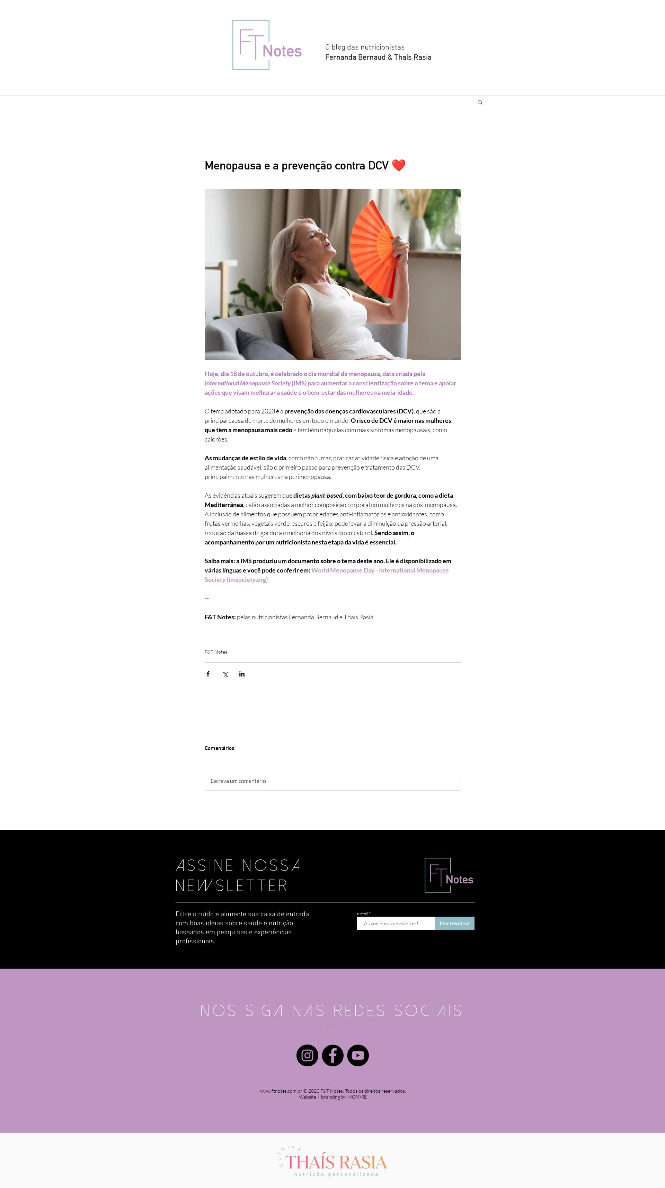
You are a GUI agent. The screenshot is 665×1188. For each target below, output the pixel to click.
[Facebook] (333, 1055)
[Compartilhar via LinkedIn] (242, 674)
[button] (480, 102)
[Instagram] (307, 1055)
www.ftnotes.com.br (281, 1091)
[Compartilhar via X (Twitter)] (225, 674)
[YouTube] (358, 1055)
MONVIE (357, 1097)
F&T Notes (216, 652)
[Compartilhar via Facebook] (208, 674)
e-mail (362, 913)
